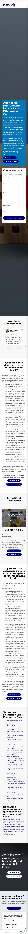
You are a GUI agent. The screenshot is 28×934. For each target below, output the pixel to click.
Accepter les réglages (11, 920)
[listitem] (7, 932)
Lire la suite (14, 520)
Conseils (17, 1)
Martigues (14, 822)
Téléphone (7, 199)
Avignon (12, 826)
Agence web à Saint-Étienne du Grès (15, 750)
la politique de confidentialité (15, 211)
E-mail (6, 205)
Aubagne (5, 826)
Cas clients (12, 1)
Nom (6, 183)
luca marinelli (14, 330)
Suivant (22, 518)
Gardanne (18, 819)
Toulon (16, 826)
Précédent (5, 518)
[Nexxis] (11, 5)
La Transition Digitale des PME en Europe (14, 515)
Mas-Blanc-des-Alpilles (18, 829)
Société (6, 192)
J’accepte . (13, 211)
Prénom (6, 177)
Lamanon (10, 829)
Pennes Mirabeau (13, 821)
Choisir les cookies (10, 927)
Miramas (10, 824)
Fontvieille (5, 829)
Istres (14, 824)
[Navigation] (25, 2)
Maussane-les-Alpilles (8, 831)
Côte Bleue (9, 822)
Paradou (13, 834)
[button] (24, 930)
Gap (8, 827)
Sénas (13, 833)
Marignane (5, 821)
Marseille (5, 819)
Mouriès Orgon (17, 831)
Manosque (20, 826)
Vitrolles (19, 821)
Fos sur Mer (18, 824)
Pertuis (4, 827)
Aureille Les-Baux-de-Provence (16, 827)
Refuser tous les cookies (11, 924)
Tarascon (8, 834)
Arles (9, 826)
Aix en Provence (11, 819)
